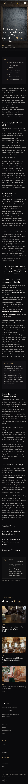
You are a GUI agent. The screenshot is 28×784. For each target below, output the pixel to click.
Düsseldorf (4, 752)
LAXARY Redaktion (16, 562)
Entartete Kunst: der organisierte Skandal (15, 71)
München (4, 744)
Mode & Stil (4, 724)
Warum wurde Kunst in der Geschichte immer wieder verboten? (11, 542)
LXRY (7, 3)
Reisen (3, 733)
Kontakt (3, 766)
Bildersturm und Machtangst (13, 66)
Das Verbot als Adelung (15, 79)
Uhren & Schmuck (6, 730)
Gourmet (4, 727)
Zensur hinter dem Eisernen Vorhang (14, 76)
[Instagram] (3, 780)
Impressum (4, 761)
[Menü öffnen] (24, 3)
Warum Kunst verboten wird (16, 62)
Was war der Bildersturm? (11, 550)
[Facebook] (6, 780)
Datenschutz (5, 763)
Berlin (3, 747)
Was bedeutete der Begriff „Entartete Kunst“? (11, 532)
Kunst (3, 736)
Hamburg (4, 750)
